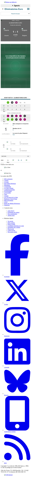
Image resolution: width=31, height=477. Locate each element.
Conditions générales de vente (16, 226)
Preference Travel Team (10, 199)
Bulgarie (24, 35)
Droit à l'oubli (11, 224)
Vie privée (10, 221)
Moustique (7, 185)
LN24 (5, 202)
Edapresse (7, 205)
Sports (17, 5)
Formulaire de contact (13, 212)
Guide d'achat (11, 230)
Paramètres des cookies (14, 227)
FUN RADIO (8, 191)
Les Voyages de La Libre (11, 197)
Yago (5, 194)
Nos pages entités (12, 232)
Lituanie (6, 35)
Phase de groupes (15, 13)
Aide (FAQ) (11, 211)
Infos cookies (11, 223)
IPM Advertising (8, 200)
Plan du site (11, 229)
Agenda (6, 196)
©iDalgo (2, 163)
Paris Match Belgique (10, 183)
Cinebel (6, 180)
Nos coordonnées (12, 214)
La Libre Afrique (8, 188)
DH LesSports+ (8, 179)
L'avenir (6, 182)
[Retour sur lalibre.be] (15, 2)
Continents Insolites (9, 189)
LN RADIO (7, 193)
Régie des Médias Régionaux (12, 203)
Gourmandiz (7, 186)
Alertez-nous (11, 215)
